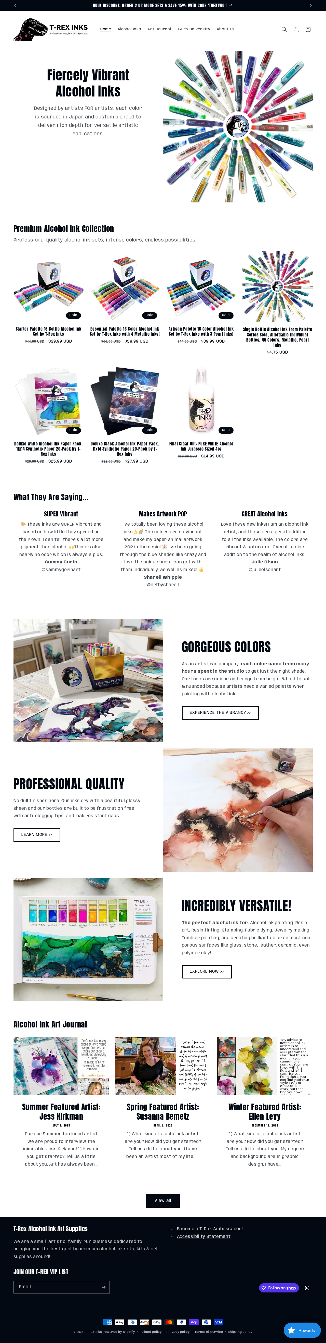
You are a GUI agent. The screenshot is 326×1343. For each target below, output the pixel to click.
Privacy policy (178, 1332)
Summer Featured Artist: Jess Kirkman (61, 1111)
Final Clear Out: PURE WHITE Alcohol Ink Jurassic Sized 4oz (201, 446)
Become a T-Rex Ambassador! (209, 1229)
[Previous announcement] (15, 5)
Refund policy (151, 1332)
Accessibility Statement (204, 1236)
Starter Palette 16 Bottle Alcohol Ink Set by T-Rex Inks (49, 331)
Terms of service (209, 1332)
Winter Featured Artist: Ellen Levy (264, 1111)
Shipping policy (240, 1332)
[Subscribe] (103, 1287)
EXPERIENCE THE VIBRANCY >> (220, 712)
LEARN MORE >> (36, 834)
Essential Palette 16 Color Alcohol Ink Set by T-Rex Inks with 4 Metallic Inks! (125, 331)
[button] (284, 29)
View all (163, 1201)
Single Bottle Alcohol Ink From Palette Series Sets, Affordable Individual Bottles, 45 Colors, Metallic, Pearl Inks (277, 337)
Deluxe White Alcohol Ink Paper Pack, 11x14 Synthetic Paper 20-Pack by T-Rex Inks (48, 449)
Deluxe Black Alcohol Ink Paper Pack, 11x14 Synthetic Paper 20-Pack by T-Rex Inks (125, 449)
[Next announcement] (311, 5)
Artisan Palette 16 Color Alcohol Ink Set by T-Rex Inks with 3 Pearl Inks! (201, 331)
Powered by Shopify (119, 1332)
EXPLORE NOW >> (207, 971)
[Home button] (51, 29)
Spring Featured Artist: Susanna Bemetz (163, 1111)
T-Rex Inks (93, 1332)
